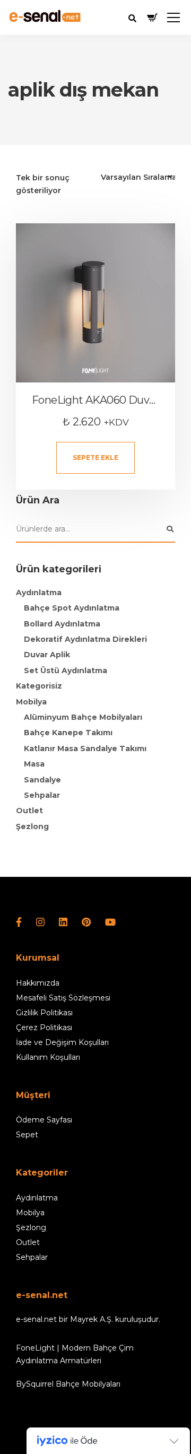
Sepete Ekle (95, 458)
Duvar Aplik (47, 654)
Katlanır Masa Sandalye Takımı (85, 748)
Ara (169, 529)
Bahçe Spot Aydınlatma (71, 608)
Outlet (29, 810)
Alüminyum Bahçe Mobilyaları (83, 717)
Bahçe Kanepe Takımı (68, 732)
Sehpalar (42, 795)
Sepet (27, 1134)
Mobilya (31, 702)
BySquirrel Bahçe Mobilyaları (68, 1384)
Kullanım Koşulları (48, 1057)
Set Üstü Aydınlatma (65, 670)
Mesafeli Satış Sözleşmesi (63, 998)
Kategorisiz (39, 686)
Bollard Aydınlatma (62, 624)
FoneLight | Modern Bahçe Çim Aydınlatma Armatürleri (75, 1354)
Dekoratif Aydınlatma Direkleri (85, 639)
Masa (34, 764)
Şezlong (32, 826)
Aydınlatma (39, 592)
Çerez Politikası (44, 1027)
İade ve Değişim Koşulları (62, 1042)
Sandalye (42, 780)
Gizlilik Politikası (44, 1012)
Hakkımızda (37, 983)
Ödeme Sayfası (44, 1120)
